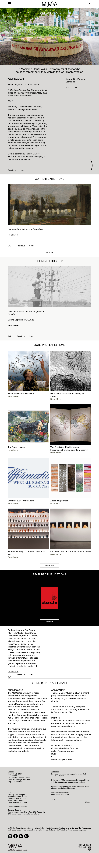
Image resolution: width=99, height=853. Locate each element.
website (68, 737)
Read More (13, 234)
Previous (12, 170)
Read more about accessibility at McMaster (70, 787)
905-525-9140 (16, 774)
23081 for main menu (19, 776)
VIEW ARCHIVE (49, 565)
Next (22, 170)
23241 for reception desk (21, 778)
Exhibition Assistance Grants (68, 700)
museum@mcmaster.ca (22, 780)
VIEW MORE (49, 252)
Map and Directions (15, 782)
